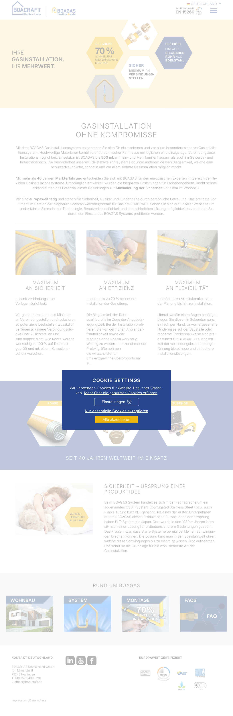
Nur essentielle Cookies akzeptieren (116, 411)
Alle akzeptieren (116, 419)
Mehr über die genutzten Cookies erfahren (120, 393)
